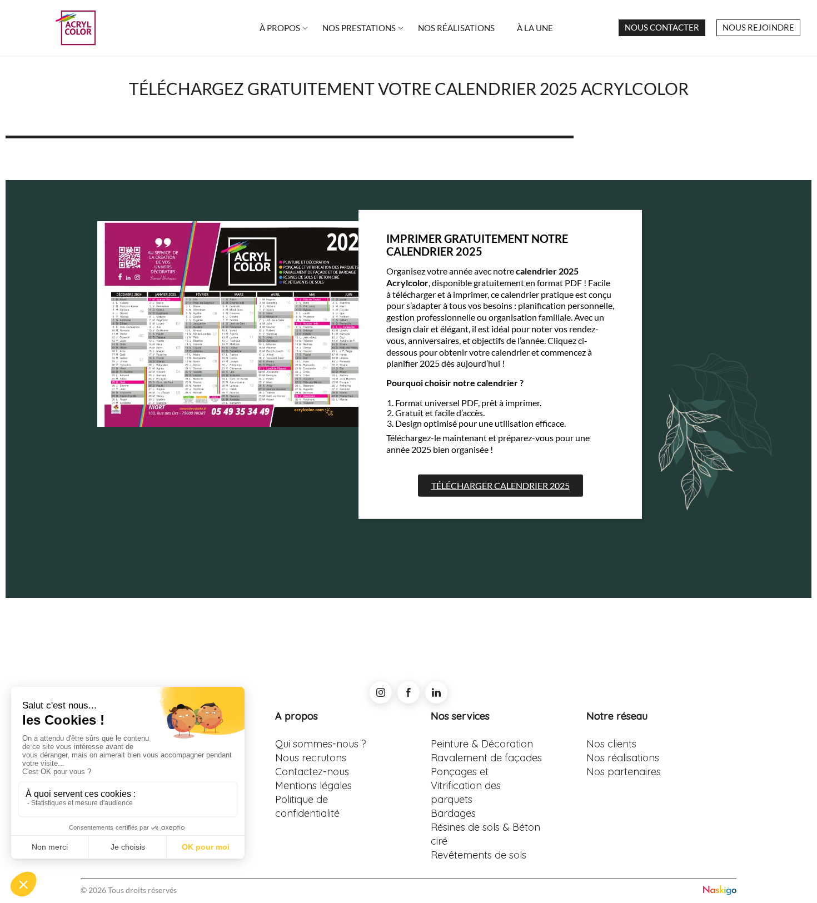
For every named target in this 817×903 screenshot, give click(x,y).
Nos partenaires (623, 771)
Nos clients (611, 743)
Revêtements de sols (478, 855)
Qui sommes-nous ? (320, 743)
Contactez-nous (312, 771)
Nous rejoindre (758, 27)
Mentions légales (313, 785)
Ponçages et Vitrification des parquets (466, 785)
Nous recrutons (310, 757)
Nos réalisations (622, 757)
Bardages (453, 813)
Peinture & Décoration (482, 743)
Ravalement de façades (486, 757)
